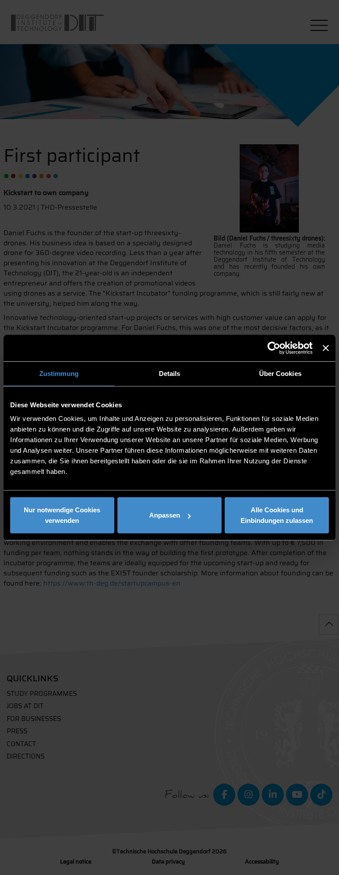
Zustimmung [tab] (59, 373)
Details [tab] (170, 373)
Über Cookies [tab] (280, 373)
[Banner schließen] (326, 348)
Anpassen (164, 515)
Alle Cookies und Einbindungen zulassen (277, 515)
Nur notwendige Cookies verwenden (62, 515)
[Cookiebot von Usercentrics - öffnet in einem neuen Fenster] (274, 347)
